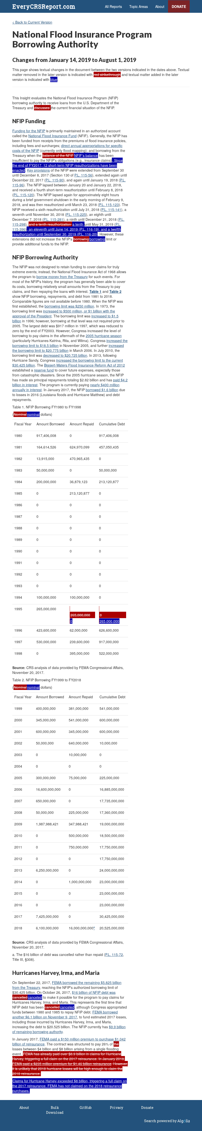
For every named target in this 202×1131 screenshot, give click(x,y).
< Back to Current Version (32, 22)
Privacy (116, 1107)
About (159, 6)
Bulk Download (55, 1110)
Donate (179, 6)
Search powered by (160, 1120)
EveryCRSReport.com (43, 6)
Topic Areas (138, 6)
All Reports (113, 6)
